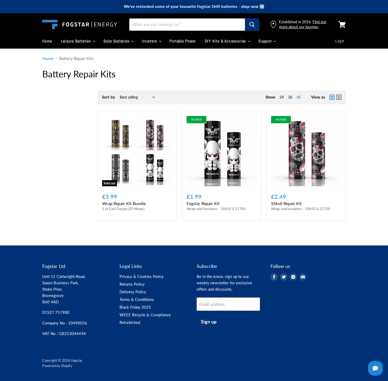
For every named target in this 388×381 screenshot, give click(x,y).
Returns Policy (132, 284)
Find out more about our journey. (302, 24)
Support (265, 41)
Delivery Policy (133, 291)
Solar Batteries (117, 41)
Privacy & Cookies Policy (142, 276)
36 (290, 97)
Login (339, 41)
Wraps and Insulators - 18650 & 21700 (216, 209)
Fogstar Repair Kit (203, 203)
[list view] (339, 97)
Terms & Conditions (137, 299)
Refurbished (130, 322)
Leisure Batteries (76, 41)
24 (282, 97)
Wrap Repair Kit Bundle (124, 203)
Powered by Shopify (57, 366)
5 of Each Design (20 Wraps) (123, 209)
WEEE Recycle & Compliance (145, 314)
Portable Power (182, 41)
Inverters (150, 41)
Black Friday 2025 (135, 307)
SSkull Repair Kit (286, 203)
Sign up (208, 321)
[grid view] (332, 97)
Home (47, 41)
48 (298, 97)
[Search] (252, 24)
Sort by (108, 97)
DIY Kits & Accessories (226, 41)
